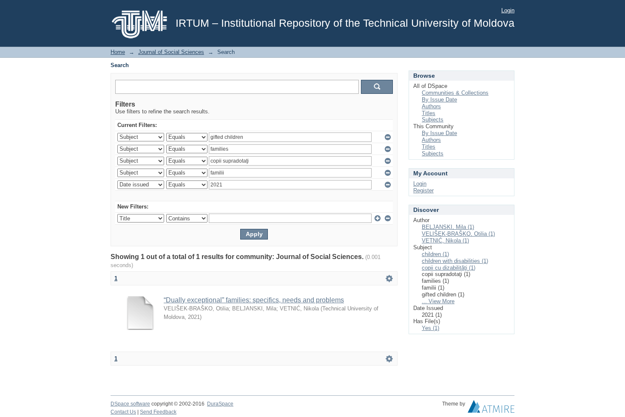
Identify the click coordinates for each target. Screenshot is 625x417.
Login (507, 10)
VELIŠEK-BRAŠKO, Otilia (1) (458, 234)
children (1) (435, 254)
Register (423, 190)
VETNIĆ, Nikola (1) (445, 240)
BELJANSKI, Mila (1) (448, 227)
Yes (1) (430, 328)
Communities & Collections (455, 93)
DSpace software (130, 404)
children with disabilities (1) (455, 261)
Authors (431, 106)
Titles (428, 113)
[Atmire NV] (491, 408)
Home (118, 52)
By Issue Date (439, 99)
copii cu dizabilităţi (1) (448, 268)
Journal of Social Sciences (171, 52)
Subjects (432, 119)
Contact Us (123, 412)
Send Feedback (158, 412)
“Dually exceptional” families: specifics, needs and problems (254, 300)
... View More (438, 301)
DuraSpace (220, 404)
